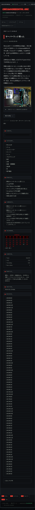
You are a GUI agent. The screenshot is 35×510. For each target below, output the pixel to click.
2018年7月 (9, 377)
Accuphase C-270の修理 (13, 191)
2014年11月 (9, 437)
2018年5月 (9, 382)
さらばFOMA (10, 184)
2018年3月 (9, 384)
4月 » (10, 248)
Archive (14, 496)
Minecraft (9, 145)
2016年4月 (9, 421)
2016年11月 (9, 411)
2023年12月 (9, 331)
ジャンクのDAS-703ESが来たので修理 (17, 214)
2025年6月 (9, 312)
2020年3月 (9, 360)
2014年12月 (9, 435)
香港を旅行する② (11, 196)
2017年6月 (9, 399)
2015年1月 (9, 433)
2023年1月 (9, 339)
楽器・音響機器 (10, 164)
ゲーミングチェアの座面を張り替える (16, 188)
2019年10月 (9, 363)
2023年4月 (9, 336)
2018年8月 (9, 375)
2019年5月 (9, 368)
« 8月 (6, 248)
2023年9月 (9, 334)
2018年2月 (9, 387)
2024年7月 (9, 327)
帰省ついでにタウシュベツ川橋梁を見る (17, 193)
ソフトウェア (12, 22)
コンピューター (14, 120)
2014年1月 (9, 454)
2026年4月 (9, 300)
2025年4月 (9, 317)
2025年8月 (9, 310)
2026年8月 (9, 298)
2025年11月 (9, 307)
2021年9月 (9, 353)
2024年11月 (9, 324)
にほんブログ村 (9, 480)
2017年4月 (9, 404)
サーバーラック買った (15, 36)
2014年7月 (9, 445)
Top (5, 499)
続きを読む (9, 115)
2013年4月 (9, 473)
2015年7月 (9, 425)
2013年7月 (9, 466)
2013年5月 (9, 471)
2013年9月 (9, 461)
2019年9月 (9, 365)
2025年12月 (9, 305)
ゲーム (21, 22)
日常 (7, 161)
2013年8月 (9, 464)
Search (25, 496)
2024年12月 (9, 322)
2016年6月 (9, 418)
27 (23, 244)
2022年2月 (9, 348)
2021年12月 (9, 351)
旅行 (7, 159)
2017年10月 (9, 394)
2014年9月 (9, 440)
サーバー (21, 120)
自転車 (8, 166)
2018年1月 (9, 389)
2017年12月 (9, 392)
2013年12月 (9, 457)
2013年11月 (9, 459)
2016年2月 (9, 423)
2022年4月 (9, 346)
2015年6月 (9, 428)
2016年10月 (9, 413)
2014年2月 (9, 452)
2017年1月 (9, 406)
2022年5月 (9, 344)
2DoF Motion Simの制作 (13, 186)
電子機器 (8, 171)
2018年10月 (9, 370)
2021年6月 (9, 356)
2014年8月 (9, 442)
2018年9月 (9, 372)
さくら (8, 154)
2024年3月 (9, 329)
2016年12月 (9, 409)
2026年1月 (9, 303)
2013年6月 (9, 469)
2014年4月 (9, 447)
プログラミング (10, 157)
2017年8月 (9, 396)
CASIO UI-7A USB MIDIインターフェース (18, 222)
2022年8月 (9, 341)
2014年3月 (9, 449)
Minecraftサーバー (7, 25)
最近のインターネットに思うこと (15, 181)
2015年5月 (9, 430)
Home (5, 496)
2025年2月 (9, 319)
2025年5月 (9, 315)
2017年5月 (9, 401)
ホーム (4, 22)
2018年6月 (9, 380)
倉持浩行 (9, 216)
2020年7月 (9, 358)
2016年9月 (9, 416)
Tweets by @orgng (10, 289)
